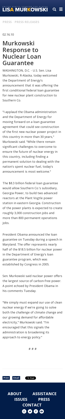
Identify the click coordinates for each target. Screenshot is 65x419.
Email (16, 377)
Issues (20, 399)
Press (7, 22)
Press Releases (26, 22)
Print (6, 377)
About (15, 393)
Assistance (44, 393)
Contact (32, 405)
